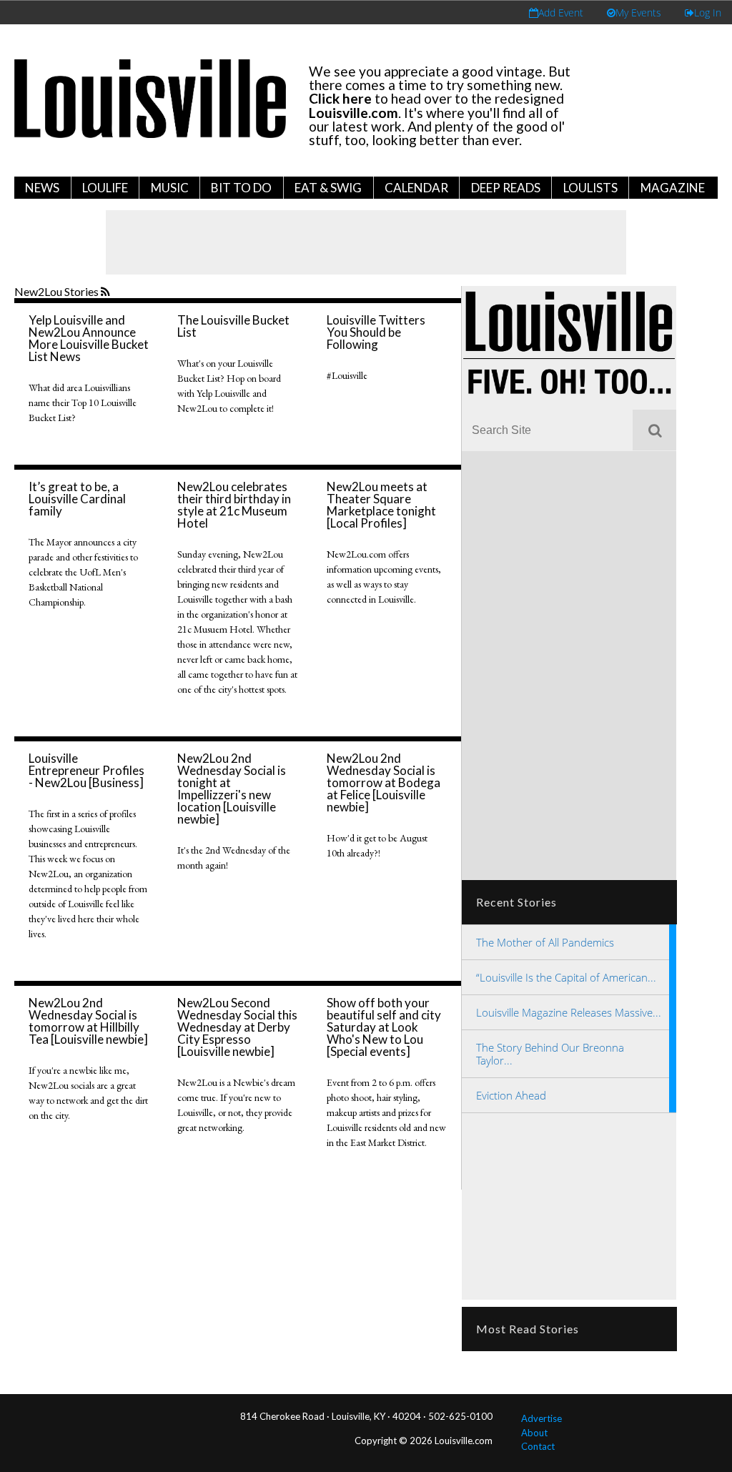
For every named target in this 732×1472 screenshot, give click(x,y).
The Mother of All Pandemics (545, 942)
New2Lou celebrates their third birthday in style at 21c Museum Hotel (234, 504)
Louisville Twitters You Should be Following (376, 332)
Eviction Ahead (511, 1095)
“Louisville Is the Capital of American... (566, 977)
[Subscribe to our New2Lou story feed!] (107, 292)
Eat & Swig (328, 187)
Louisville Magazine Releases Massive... (568, 1012)
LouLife (105, 187)
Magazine (672, 187)
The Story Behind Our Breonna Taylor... (550, 1053)
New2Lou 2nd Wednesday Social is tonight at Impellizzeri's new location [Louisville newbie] (231, 788)
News (42, 187)
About (534, 1432)
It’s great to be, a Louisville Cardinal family (77, 498)
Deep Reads (505, 187)
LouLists (590, 187)
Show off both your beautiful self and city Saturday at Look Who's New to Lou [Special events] (384, 1027)
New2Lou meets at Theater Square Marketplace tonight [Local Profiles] (381, 504)
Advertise (541, 1418)
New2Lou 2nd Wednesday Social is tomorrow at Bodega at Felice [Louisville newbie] (383, 782)
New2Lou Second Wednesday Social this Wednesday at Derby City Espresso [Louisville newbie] (237, 1027)
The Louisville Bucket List (233, 326)
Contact (538, 1446)
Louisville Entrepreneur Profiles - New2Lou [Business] (86, 770)
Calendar (416, 187)
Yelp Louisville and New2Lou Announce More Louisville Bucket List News (89, 338)
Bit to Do (241, 187)
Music (170, 187)
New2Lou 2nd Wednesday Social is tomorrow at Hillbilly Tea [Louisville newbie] (88, 1021)
